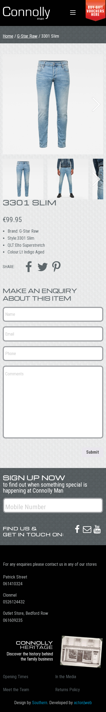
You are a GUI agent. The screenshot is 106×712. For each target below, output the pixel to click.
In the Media (65, 676)
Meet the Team (16, 689)
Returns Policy (67, 689)
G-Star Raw (27, 36)
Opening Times (15, 676)
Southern (39, 702)
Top (100, 704)
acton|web (83, 702)
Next (96, 104)
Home (8, 36)
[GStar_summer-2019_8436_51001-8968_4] (53, 104)
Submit (92, 452)
